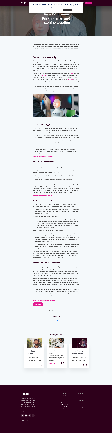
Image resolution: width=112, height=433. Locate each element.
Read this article (30, 364)
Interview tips (81, 405)
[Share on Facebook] (57, 320)
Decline (77, 10)
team (72, 73)
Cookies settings (58, 10)
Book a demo (38, 304)
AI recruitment (37, 313)
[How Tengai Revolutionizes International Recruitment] (56, 343)
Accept (67, 10)
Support (79, 404)
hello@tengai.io (64, 395)
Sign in (79, 395)
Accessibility (80, 407)
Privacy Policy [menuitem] (23, 423)
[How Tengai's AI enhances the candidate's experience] (34, 343)
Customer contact (65, 397)
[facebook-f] (22, 415)
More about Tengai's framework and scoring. (42, 195)
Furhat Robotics (43, 75)
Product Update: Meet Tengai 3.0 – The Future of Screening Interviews (79, 351)
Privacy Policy (57, 7)
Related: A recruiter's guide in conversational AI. (43, 156)
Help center (80, 397)
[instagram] (33, 415)
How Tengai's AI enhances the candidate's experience (34, 351)
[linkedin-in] (29, 415)
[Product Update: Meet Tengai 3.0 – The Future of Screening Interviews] (79, 343)
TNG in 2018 (70, 79)
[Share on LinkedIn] (54, 320)
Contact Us (88, 2)
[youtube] (26, 415)
